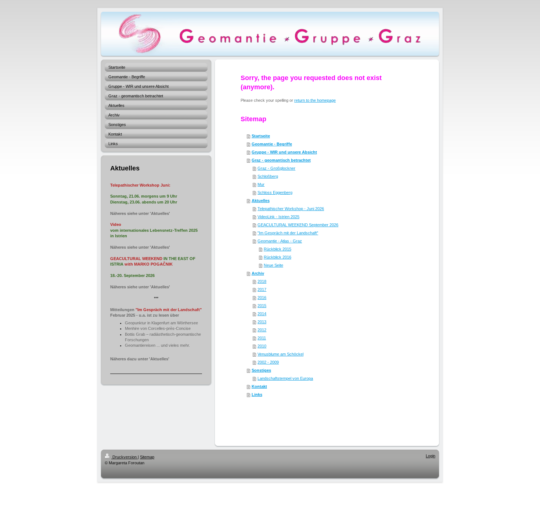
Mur (261, 184)
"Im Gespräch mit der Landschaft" (288, 233)
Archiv (258, 273)
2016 (262, 297)
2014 (262, 313)
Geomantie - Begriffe (272, 144)
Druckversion (124, 457)
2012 (262, 330)
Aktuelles (261, 200)
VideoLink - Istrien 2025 (278, 217)
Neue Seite (273, 265)
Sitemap (147, 457)
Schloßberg (268, 176)
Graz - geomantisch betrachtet (281, 160)
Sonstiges (261, 370)
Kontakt (259, 386)
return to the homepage (315, 100)
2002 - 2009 (268, 362)
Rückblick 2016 (277, 257)
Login (430, 456)
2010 (262, 346)
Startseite (261, 136)
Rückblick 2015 (277, 249)
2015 (262, 305)
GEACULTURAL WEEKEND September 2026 (298, 225)
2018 (262, 281)
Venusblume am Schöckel (280, 354)
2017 (262, 289)
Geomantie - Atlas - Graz (280, 241)
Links (257, 394)
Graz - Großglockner (276, 168)
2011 (262, 338)
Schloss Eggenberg (275, 192)
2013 (262, 322)
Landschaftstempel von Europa (285, 378)
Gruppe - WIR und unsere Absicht (284, 152)
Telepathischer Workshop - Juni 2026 (291, 208)
